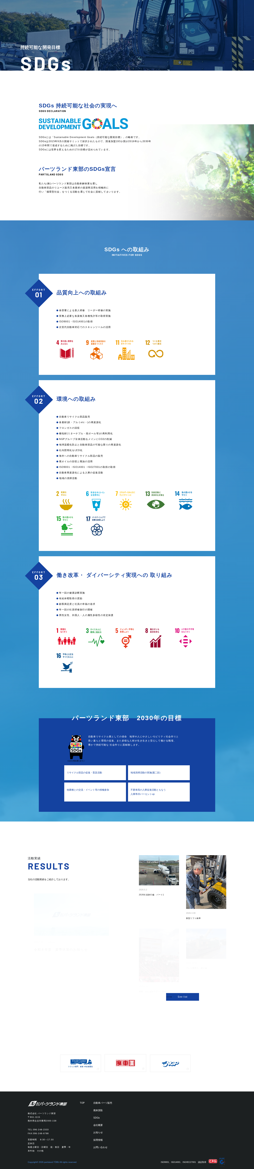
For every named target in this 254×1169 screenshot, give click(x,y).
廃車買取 (98, 1110)
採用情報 (98, 1140)
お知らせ (98, 1132)
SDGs (96, 1117)
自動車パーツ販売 (102, 1103)
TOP (82, 1103)
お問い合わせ (100, 1147)
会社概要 (98, 1125)
